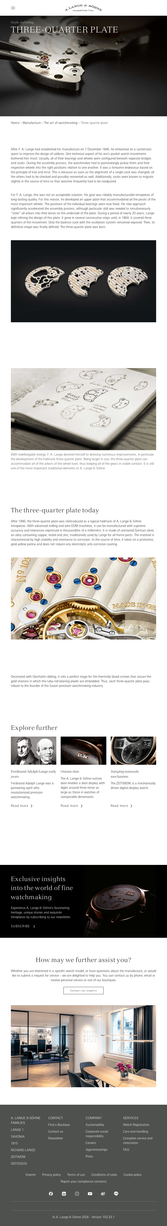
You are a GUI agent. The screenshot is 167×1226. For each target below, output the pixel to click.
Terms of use (76, 1174)
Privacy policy (51, 1174)
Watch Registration (136, 1125)
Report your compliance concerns (84, 1181)
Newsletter (55, 1138)
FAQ (126, 1149)
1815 (14, 1143)
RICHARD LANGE (23, 1150)
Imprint (31, 1174)
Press (89, 1156)
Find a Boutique (59, 1125)
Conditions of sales (104, 1174)
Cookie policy (133, 1174)
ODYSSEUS (19, 1163)
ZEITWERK (18, 1157)
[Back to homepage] (83, 7)
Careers (91, 1143)
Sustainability (95, 1125)
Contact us (55, 1131)
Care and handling (135, 1131)
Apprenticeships (97, 1149)
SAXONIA (18, 1136)
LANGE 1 (17, 1130)
